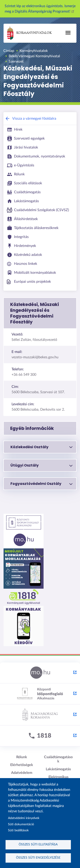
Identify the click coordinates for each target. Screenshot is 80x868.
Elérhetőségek (21, 765)
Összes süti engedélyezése (38, 857)
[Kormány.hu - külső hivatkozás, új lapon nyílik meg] (40, 715)
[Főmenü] (68, 32)
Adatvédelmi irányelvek (23, 818)
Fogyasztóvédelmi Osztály (35, 483)
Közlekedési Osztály (29, 447)
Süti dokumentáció (21, 824)
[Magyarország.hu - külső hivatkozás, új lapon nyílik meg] (40, 672)
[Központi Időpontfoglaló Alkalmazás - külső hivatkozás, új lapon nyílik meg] (40, 694)
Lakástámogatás (58, 769)
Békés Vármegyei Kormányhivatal (34, 56)
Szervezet (16, 61)
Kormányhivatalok (34, 33)
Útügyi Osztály (24, 465)
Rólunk (21, 757)
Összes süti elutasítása (38, 844)
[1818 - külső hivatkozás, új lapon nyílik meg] (40, 736)
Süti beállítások (18, 830)
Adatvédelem (21, 773)
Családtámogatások (58, 759)
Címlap (8, 51)
